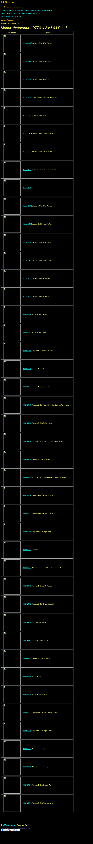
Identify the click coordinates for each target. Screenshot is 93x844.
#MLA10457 (27, 568)
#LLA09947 (27, 260)
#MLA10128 (27, 369)
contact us (49, 10)
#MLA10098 (27, 351)
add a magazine (16, 16)
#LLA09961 (27, 278)
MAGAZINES (5, 16)
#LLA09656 (27, 79)
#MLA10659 (27, 767)
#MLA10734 (27, 803)
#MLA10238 (27, 459)
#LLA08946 (27, 43)
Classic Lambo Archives (32, 10)
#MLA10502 (27, 604)
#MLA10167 (27, 405)
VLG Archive (19, 10)
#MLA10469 (27, 586)
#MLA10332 (27, 477)
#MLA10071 (27, 333)
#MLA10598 (27, 694)
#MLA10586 (27, 676)
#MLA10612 (27, 712)
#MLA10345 (27, 495)
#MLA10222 (27, 441)
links (43, 10)
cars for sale (36, 13)
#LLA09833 (27, 206)
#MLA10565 (27, 658)
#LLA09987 (27, 296)
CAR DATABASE (6, 13)
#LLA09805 (27, 170)
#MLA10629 (27, 731)
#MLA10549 (27, 640)
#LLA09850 (27, 224)
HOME (3, 10)
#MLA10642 (27, 749)
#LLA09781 (27, 115)
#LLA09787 (27, 133)
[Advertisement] (42, 837)
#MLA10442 (27, 550)
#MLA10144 (27, 387)
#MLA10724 (27, 785)
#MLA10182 (27, 423)
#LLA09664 (27, 97)
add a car (17, 13)
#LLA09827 (27, 188)
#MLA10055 (27, 314)
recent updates (26, 13)
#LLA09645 (27, 61)
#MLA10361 (27, 513)
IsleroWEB (10, 10)
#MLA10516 (27, 622)
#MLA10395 (27, 532)
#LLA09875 (27, 242)
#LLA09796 (27, 152)
